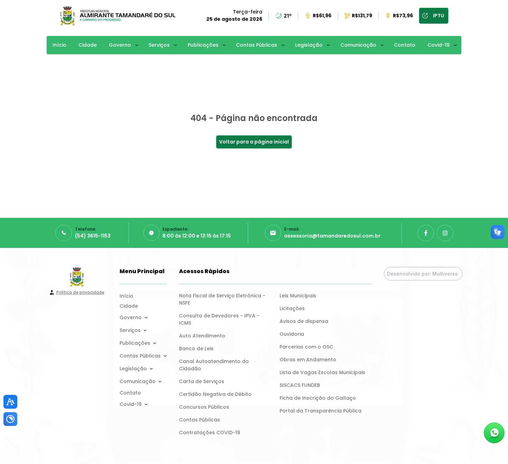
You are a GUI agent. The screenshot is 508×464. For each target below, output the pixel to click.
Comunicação (358, 44)
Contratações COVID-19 (209, 432)
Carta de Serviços (201, 381)
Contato (404, 44)
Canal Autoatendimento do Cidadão (214, 365)
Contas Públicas (256, 44)
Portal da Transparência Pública (320, 410)
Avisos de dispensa (304, 321)
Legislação (308, 44)
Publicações (203, 44)
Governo (120, 44)
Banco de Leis (196, 348)
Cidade (87, 44)
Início (59, 44)
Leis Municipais (298, 295)
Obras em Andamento (308, 359)
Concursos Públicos (204, 406)
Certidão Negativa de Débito (215, 394)
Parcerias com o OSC (306, 346)
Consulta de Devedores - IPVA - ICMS (220, 319)
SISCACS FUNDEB (300, 385)
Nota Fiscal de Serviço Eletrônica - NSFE (223, 299)
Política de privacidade (80, 292)
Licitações (292, 308)
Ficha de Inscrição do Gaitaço (318, 398)
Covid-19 (438, 44)
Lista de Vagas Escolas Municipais (322, 372)
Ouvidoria (292, 334)
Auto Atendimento (202, 335)
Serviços (159, 44)
